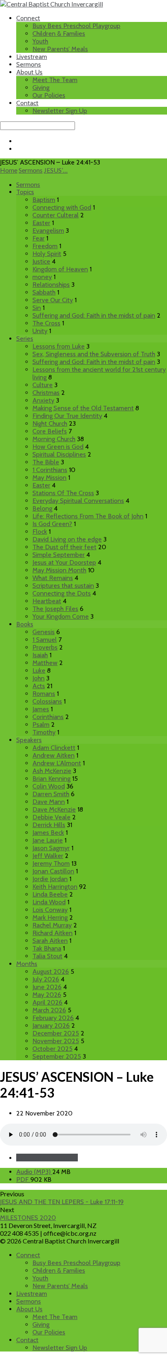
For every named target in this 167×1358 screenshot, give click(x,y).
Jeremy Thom (51, 863)
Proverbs (45, 647)
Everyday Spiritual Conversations (78, 501)
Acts (38, 686)
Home (8, 170)
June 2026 (47, 987)
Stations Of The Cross (63, 493)
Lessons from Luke (58, 346)
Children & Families (58, 33)
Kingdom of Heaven (60, 269)
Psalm (40, 724)
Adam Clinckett (53, 748)
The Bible (45, 462)
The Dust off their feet (64, 547)
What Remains (52, 578)
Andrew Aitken (53, 755)
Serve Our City (52, 300)
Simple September (58, 555)
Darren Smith (50, 794)
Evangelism (48, 230)
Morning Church (53, 439)
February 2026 (53, 1018)
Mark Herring (50, 917)
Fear (38, 238)
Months (26, 964)
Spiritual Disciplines (59, 454)
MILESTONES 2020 (28, 1218)
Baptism (43, 200)
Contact (27, 103)
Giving (40, 87)
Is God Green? (52, 524)
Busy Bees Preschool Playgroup (76, 26)
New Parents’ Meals (60, 49)
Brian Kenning (51, 778)
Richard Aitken (52, 933)
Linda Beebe (50, 894)
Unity (39, 331)
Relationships (51, 284)
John (38, 678)
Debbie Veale (51, 817)
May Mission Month (59, 570)
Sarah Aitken (50, 940)
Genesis (43, 632)
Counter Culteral (55, 215)
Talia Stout (47, 956)
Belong (42, 508)
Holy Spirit (46, 254)
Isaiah (40, 655)
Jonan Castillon (53, 871)
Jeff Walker (47, 856)
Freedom (45, 246)
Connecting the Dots (61, 593)
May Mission (49, 477)
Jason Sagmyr (51, 848)
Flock (39, 531)
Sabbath (44, 292)
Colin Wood (48, 786)
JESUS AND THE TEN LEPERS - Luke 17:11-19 (62, 1202)
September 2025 (56, 1056)
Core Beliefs (49, 431)
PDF (23, 1179)
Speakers (29, 740)
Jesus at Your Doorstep (64, 562)
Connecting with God (61, 207)
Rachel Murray (52, 925)
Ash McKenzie (51, 771)
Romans (43, 693)
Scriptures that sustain (63, 585)
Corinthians (48, 717)
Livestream (31, 57)
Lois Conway (50, 910)
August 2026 (50, 971)
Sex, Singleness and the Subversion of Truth (93, 354)
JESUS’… (56, 170)
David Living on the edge (67, 539)
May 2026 (46, 994)
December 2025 (55, 1033)
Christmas (46, 392)
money (42, 277)
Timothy (44, 732)
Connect (28, 18)
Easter (41, 223)
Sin (36, 308)
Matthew (45, 663)
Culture (42, 385)
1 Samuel (44, 639)
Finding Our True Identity (67, 416)
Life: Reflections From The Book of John (87, 516)
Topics (25, 192)
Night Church (49, 423)
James (40, 709)
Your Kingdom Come (60, 616)
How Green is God (58, 447)
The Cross (46, 323)
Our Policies (48, 95)
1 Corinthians (49, 470)
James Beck (48, 832)
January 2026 (51, 1025)
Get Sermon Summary (47, 1157)
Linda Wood (49, 902)
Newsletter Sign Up (59, 111)
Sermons (28, 64)
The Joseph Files (55, 609)
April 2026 (47, 1002)
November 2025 (55, 1041)
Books (24, 624)
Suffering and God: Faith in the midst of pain (93, 315)
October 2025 (52, 1049)
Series (24, 338)
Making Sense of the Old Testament (83, 408)
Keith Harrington (54, 886)
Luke (38, 670)
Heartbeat (46, 601)
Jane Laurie (47, 840)
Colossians (47, 701)
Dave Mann (48, 802)
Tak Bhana (46, 948)
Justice (41, 261)
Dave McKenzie (54, 809)
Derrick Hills (48, 825)
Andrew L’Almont (56, 763)
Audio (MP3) (34, 1172)
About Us (29, 72)
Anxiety (43, 400)
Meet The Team (54, 80)
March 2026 (49, 1010)
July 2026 (45, 979)
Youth (40, 41)
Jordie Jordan (50, 879)
